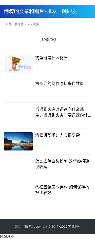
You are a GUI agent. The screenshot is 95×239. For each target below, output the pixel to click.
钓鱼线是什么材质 (51, 57)
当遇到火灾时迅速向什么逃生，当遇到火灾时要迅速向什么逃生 (61, 112)
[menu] (89, 9)
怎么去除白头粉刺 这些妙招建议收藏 (62, 164)
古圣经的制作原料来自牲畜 (59, 83)
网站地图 (7, 236)
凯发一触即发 (14, 24)
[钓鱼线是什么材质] (18, 64)
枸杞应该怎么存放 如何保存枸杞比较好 (62, 189)
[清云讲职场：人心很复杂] (18, 141)
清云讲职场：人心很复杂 (57, 135)
